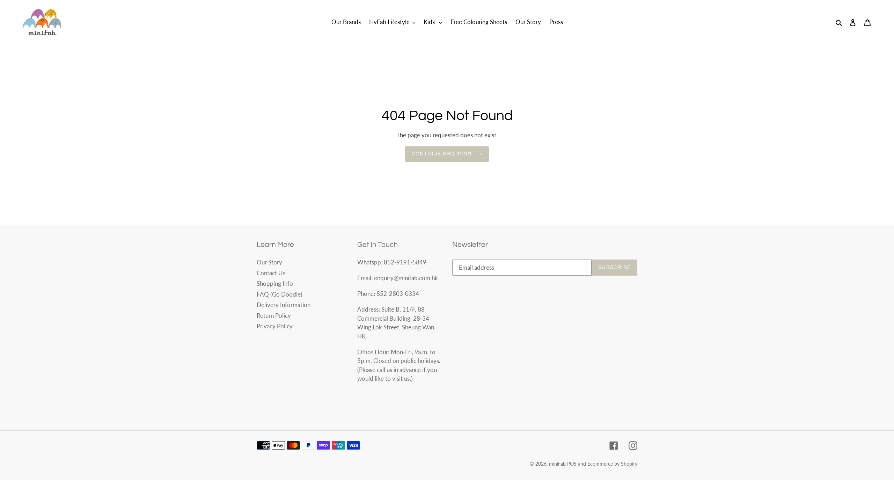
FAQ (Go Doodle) (279, 294)
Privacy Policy (275, 326)
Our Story (269, 262)
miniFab (557, 464)
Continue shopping (442, 153)
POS (572, 464)
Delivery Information (283, 304)
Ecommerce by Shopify (612, 464)
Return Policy (274, 315)
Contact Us (271, 273)
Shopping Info (275, 283)
